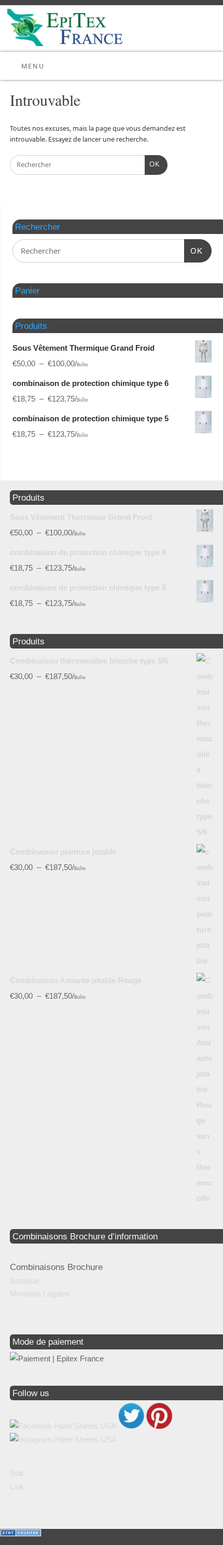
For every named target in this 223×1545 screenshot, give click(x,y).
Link (17, 1486)
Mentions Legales (39, 1293)
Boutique (24, 1280)
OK (152, 164)
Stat (16, 1473)
